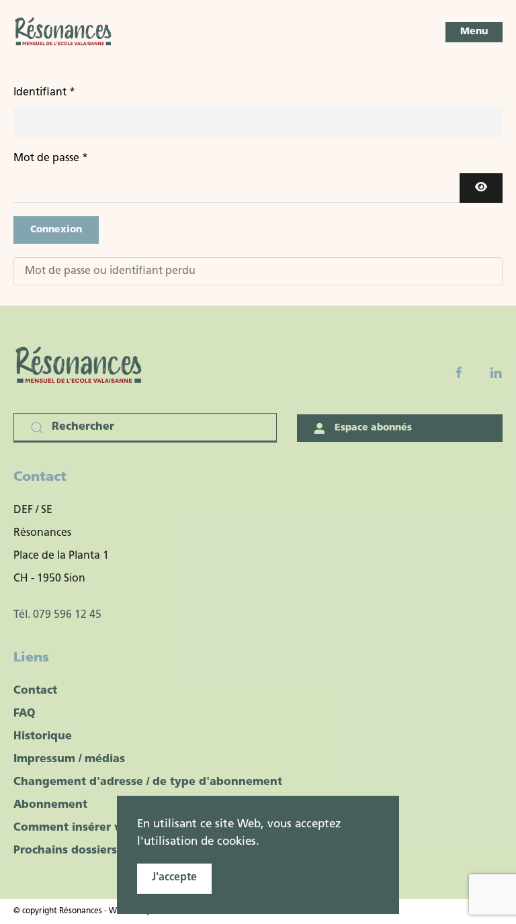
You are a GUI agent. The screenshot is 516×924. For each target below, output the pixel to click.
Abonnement (50, 805)
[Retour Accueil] (63, 32)
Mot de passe (50, 158)
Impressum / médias (69, 759)
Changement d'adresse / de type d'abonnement (147, 782)
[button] (474, 32)
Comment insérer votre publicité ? (109, 828)
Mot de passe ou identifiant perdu (110, 271)
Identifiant (44, 92)
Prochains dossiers (65, 850)
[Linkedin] (496, 372)
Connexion (56, 230)
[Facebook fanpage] (459, 372)
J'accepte (174, 877)
